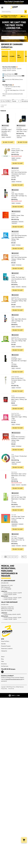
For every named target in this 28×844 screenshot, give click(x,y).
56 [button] (22, 556)
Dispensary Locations (6, 648)
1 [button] (5, 556)
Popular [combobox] (14, 101)
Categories (4, 651)
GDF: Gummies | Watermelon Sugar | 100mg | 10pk (19, 416)
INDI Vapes (14, 536)
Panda (12, 396)
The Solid (13, 514)
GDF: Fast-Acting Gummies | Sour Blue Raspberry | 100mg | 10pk (19, 237)
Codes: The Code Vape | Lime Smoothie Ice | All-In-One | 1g (18, 279)
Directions (4, 663)
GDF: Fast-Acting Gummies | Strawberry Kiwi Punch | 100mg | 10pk (19, 173)
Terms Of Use (11, 688)
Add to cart (9, 142)
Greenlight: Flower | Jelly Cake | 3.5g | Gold (21, 131)
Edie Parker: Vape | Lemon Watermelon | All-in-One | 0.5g (18, 475)
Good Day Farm (15, 170)
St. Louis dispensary (8, 580)
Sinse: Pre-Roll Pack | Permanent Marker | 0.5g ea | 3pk (18, 380)
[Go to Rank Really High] (14, 695)
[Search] (25, 11)
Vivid (12, 454)
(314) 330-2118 (4, 583)
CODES (13, 275)
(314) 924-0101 (4, 604)
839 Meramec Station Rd (7, 608)
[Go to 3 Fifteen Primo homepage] (14, 7)
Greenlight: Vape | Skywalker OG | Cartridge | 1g (6, 131)
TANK (12, 192)
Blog (2, 659)
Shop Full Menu (5, 641)
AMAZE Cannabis (15, 148)
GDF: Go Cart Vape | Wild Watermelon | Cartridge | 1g (18, 498)
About (2, 656)
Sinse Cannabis (15, 376)
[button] (2, 7)
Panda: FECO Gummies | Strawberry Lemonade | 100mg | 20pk (18, 438)
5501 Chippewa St (5, 587)
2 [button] (8, 556)
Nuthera (13, 213)
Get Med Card (4, 666)
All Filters (6, 101)
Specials (3, 643)
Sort (13, 99)
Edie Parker (14, 472)
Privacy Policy (4, 688)
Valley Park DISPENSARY (9, 602)
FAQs (2, 661)
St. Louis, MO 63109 (6, 589)
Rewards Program (6, 646)
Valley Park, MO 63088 (6, 610)
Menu (23, 99)
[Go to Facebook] (2, 672)
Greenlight (3, 127)
